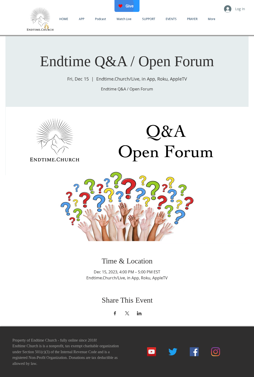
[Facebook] (194, 351)
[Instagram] (215, 351)
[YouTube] (151, 351)
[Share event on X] (127, 313)
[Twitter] (172, 351)
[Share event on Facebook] (115, 313)
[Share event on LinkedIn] (139, 313)
